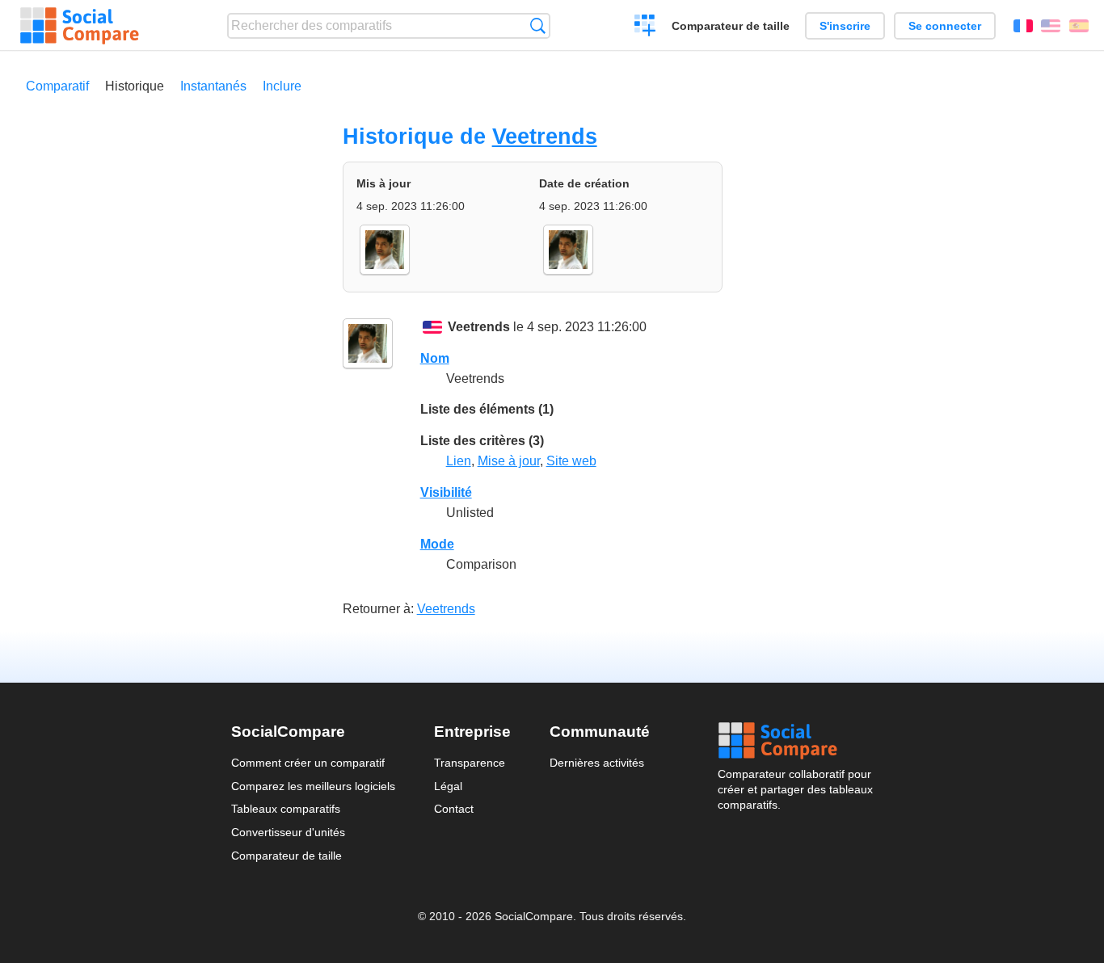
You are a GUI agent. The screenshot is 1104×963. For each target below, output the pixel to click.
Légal (448, 786)
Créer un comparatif (645, 27)
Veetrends (544, 136)
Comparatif (57, 86)
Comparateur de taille (731, 25)
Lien (458, 461)
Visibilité (446, 492)
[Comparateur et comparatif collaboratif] (79, 26)
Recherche (538, 25)
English (1050, 25)
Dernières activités (597, 762)
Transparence (469, 762)
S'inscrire (845, 25)
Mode (437, 544)
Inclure (282, 86)
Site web (571, 461)
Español (1079, 25)
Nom (434, 358)
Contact (454, 808)
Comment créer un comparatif (308, 762)
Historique (134, 86)
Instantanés (213, 86)
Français (1023, 25)
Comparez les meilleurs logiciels (313, 786)
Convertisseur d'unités (288, 832)
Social (795, 740)
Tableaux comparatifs (285, 808)
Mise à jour (509, 461)
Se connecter (944, 25)
